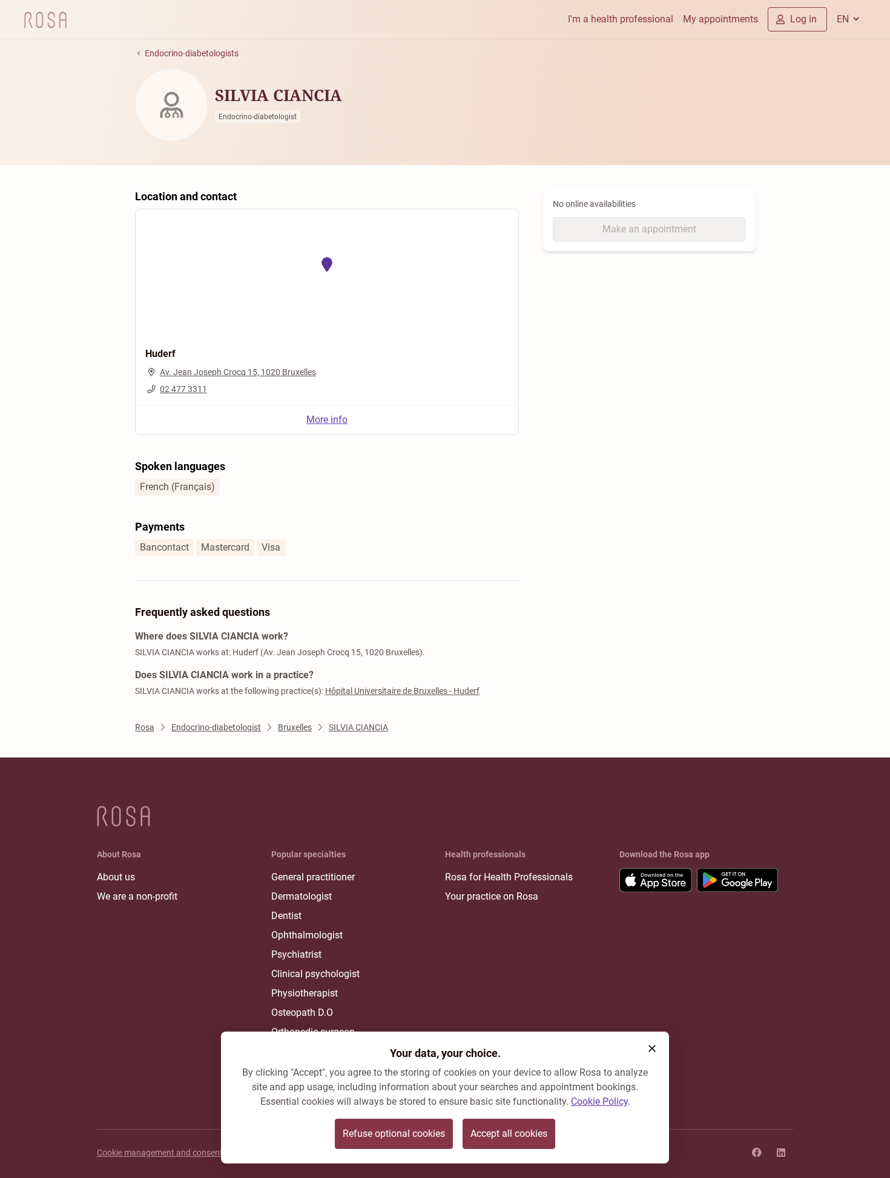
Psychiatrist (296, 954)
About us (116, 877)
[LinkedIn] (781, 1152)
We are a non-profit (137, 896)
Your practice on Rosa (491, 896)
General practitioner (313, 877)
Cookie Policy (599, 1101)
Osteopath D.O (302, 1012)
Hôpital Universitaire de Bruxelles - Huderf (402, 691)
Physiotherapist (304, 993)
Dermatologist (301, 896)
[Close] (652, 1048)
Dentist (286, 915)
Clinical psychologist (315, 974)
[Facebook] (757, 1152)
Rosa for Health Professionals (509, 877)
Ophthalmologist (307, 935)
